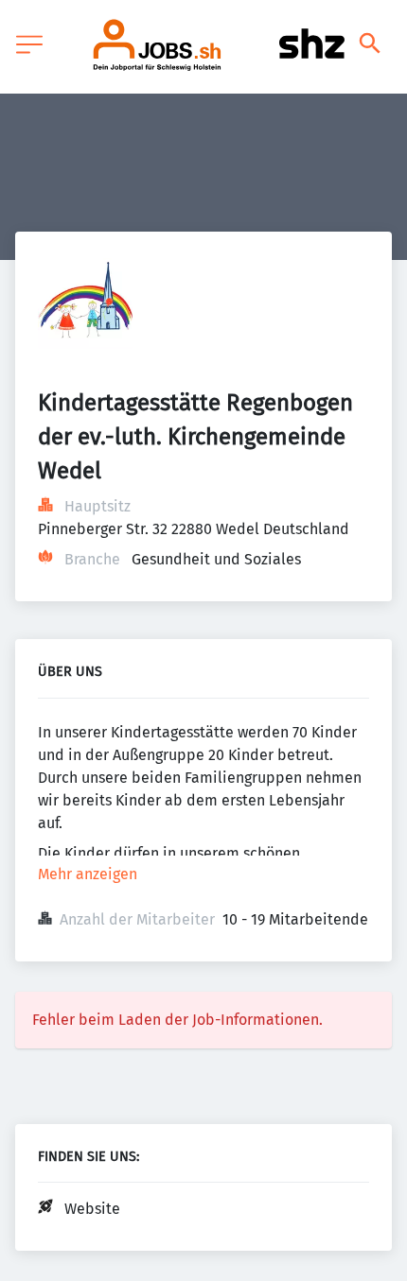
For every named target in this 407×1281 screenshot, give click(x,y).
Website (92, 1209)
